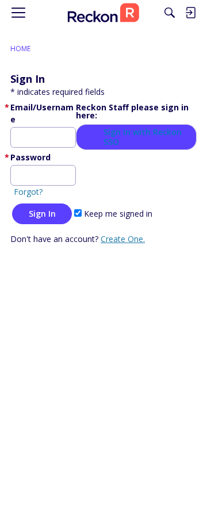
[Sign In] (190, 12)
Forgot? (28, 191)
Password (30, 157)
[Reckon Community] (103, 12)
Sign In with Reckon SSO (142, 137)
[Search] (169, 12)
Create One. (123, 238)
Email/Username (42, 113)
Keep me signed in (117, 213)
